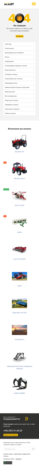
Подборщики (9, 61)
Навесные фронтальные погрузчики (17, 87)
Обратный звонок (10, 435)
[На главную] (9, 6)
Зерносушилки (10, 92)
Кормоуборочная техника (13, 79)
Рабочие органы (10, 113)
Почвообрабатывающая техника (16, 66)
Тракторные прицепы (12, 109)
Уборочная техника (11, 100)
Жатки (7, 57)
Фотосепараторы (11, 96)
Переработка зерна (11, 105)
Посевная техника (11, 74)
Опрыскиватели (10, 70)
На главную (19, 36)
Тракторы (8, 44)
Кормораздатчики (11, 83)
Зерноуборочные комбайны (14, 53)
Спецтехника (9, 48)
